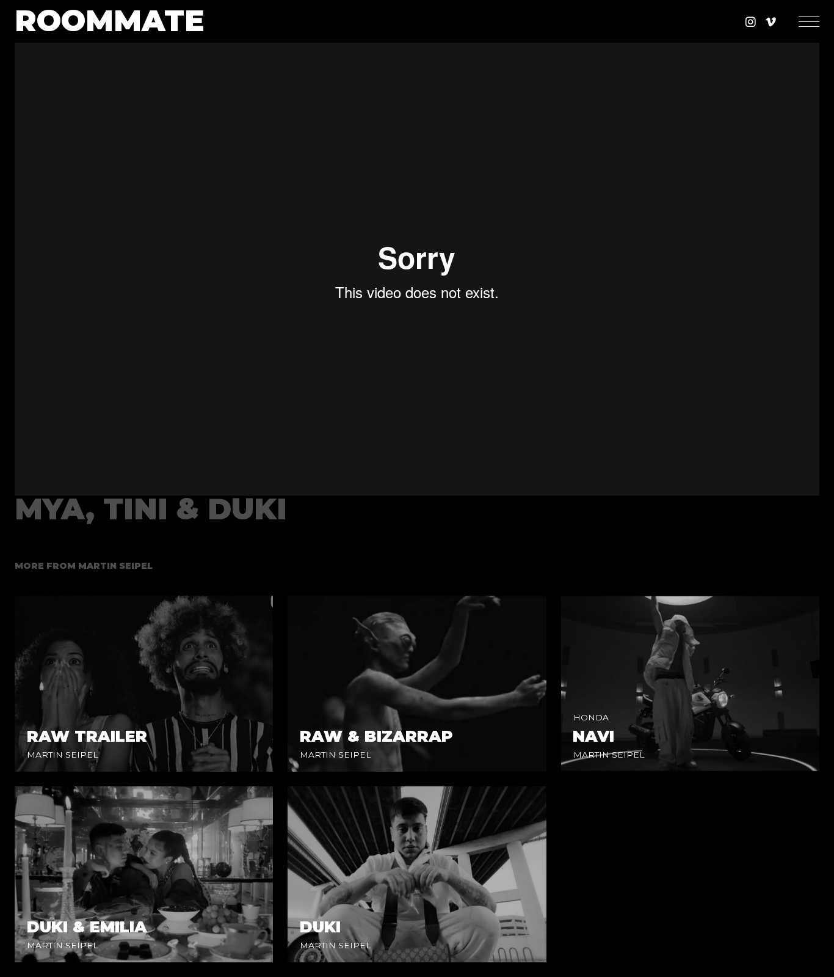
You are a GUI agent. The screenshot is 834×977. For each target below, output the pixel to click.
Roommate (110, 21)
